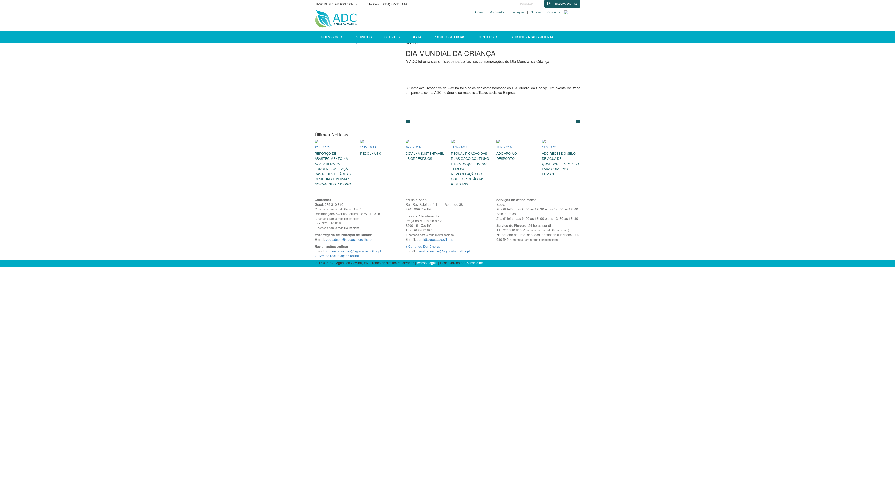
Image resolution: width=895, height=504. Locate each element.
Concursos (488, 37)
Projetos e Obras (449, 37)
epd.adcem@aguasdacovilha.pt (349, 239)
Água (416, 37)
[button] (408, 121)
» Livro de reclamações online (337, 255)
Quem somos (332, 37)
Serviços (364, 37)
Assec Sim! (475, 262)
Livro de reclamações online (337, 4)
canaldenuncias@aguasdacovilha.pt (443, 251)
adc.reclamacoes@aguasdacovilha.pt (353, 251)
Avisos (479, 12)
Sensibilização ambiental (533, 37)
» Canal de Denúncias (423, 246)
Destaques (517, 12)
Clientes (392, 37)
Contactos (554, 12)
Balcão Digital (565, 4)
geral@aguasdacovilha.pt (435, 239)
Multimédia (496, 12)
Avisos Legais (427, 262)
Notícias (536, 12)
